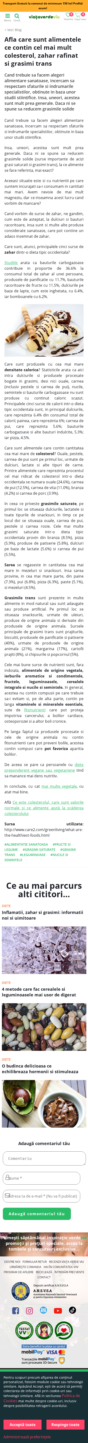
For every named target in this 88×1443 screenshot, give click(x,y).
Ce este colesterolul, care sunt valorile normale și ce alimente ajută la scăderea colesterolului (44, 808)
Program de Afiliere (19, 1272)
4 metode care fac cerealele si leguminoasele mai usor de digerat (39, 992)
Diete (6, 906)
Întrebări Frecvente (69, 1272)
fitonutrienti (35, 710)
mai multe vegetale (59, 786)
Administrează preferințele (27, 1436)
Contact (44, 1277)
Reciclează (44, 1272)
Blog (18, 30)
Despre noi (12, 1262)
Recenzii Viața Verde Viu (66, 1262)
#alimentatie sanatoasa (26, 844)
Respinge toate (65, 1424)
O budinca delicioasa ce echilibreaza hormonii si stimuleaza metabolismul (40, 1069)
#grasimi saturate (39, 849)
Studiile (11, 262)
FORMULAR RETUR (35, 1262)
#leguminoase (33, 854)
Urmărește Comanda (25, 1267)
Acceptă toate (22, 1424)
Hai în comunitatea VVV (61, 1267)
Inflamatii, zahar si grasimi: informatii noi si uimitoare (42, 915)
